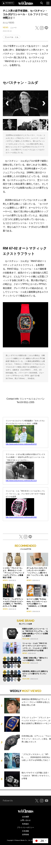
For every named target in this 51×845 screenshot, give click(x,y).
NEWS (11, 22)
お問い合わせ (25, 820)
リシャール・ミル (11, 37)
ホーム (5, 22)
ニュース (13, 27)
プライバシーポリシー (25, 827)
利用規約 (25, 824)
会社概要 (25, 817)
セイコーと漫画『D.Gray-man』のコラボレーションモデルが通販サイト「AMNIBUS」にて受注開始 (37, 604)
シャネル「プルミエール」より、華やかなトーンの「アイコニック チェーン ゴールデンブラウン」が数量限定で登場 (13, 572)
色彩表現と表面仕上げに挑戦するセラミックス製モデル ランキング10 (35, 673)
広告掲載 (25, 831)
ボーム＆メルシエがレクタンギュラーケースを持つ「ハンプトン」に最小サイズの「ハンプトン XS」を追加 (37, 572)
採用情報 (25, 835)
